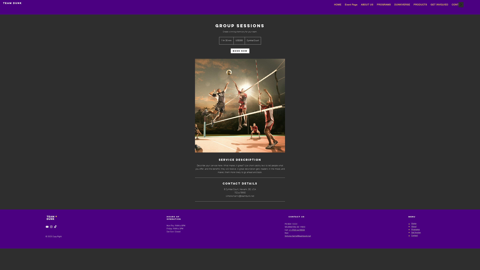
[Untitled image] (240, 106)
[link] (240, 50)
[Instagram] (51, 226)
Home (413, 223)
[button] (420, 4)
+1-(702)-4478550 (297, 230)
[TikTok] (55, 226)
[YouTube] (47, 226)
